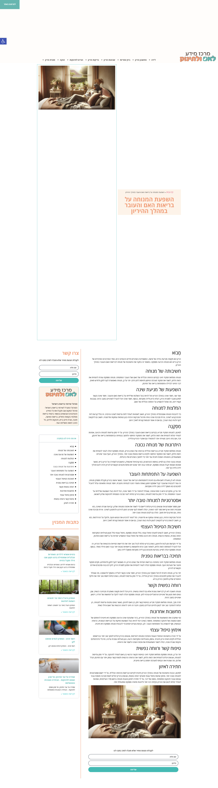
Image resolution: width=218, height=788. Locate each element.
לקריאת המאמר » (68, 571)
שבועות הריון (109, 59)
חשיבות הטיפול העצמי (65, 478)
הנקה (62, 59)
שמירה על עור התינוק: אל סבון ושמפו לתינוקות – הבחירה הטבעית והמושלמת (59, 680)
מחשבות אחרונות (67, 490)
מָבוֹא (72, 446)
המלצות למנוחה (67, 458)
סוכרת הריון (50, 59)
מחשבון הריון (141, 59)
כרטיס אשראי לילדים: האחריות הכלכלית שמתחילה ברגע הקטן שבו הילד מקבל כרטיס (59, 557)
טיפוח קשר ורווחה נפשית (64, 499)
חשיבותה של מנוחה (66, 450)
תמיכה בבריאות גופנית (65, 482)
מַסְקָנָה (71, 462)
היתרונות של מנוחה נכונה (63, 466)
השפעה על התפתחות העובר (62, 470)
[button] (3, 41)
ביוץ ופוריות (125, 59)
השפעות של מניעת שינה (64, 454)
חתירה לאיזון (69, 503)
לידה (153, 59)
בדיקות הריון (93, 59)
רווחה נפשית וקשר (66, 486)
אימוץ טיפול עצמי (67, 494)
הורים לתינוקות (76, 59)
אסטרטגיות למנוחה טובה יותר (62, 474)
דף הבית (169, 192)
